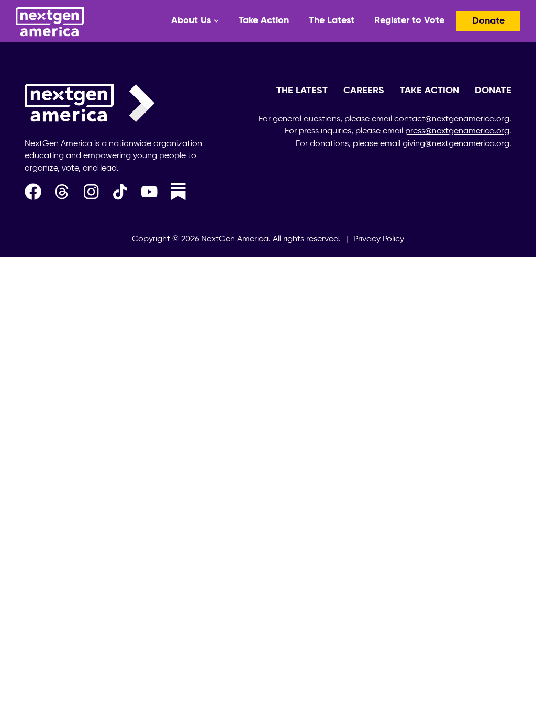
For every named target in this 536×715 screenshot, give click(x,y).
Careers (363, 90)
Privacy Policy (378, 239)
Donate (488, 21)
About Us (191, 20)
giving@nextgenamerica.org (456, 144)
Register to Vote (409, 20)
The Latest (331, 20)
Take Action (264, 20)
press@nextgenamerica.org (457, 131)
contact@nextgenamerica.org (451, 119)
